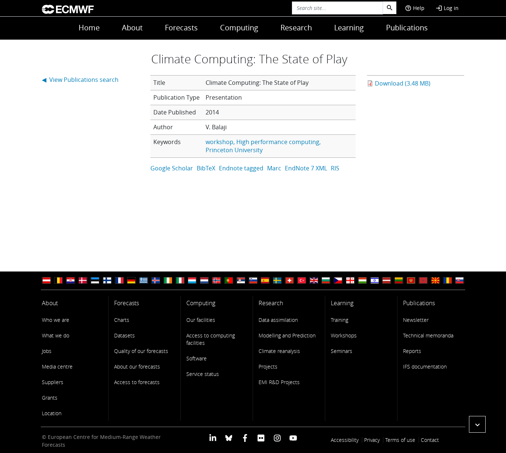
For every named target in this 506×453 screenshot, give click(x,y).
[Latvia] (386, 280)
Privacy (372, 439)
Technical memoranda (428, 335)
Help (415, 7)
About (132, 28)
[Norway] (216, 280)
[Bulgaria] (326, 280)
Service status (202, 373)
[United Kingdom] (313, 280)
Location (51, 413)
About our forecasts (137, 366)
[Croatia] (70, 280)
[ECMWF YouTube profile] (293, 437)
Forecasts (181, 28)
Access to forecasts (137, 382)
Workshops (344, 335)
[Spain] (265, 280)
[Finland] (107, 280)
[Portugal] (228, 280)
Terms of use (400, 439)
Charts (121, 319)
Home (89, 28)
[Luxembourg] (192, 280)
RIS (335, 168)
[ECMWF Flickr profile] (261, 437)
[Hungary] (362, 280)
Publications (407, 28)
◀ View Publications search (80, 80)
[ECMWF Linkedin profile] (213, 437)
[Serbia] (240, 280)
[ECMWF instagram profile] (277, 437)
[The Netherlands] (204, 280)
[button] (477, 424)
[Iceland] (155, 280)
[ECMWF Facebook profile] (245, 437)
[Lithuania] (399, 280)
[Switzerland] (289, 280)
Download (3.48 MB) (402, 83)
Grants (49, 397)
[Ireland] (167, 280)
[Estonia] (94, 280)
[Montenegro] (411, 280)
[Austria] (46, 280)
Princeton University (234, 150)
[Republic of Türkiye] (301, 280)
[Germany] (131, 280)
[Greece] (143, 280)
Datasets (124, 335)
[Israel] (374, 280)
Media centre (57, 366)
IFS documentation (425, 366)
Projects (268, 366)
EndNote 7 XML (306, 168)
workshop (219, 142)
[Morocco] (423, 280)
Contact (430, 439)
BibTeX (206, 168)
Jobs (46, 350)
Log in (447, 7)
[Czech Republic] (338, 280)
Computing (239, 28)
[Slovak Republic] (459, 280)
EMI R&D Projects (279, 382)
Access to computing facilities (210, 339)
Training (339, 319)
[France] (119, 280)
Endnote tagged (241, 168)
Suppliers (52, 382)
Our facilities (200, 319)
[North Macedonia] (435, 280)
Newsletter (416, 319)
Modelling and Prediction (287, 335)
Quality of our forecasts (141, 350)
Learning (349, 28)
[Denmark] (83, 280)
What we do (55, 335)
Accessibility (345, 439)
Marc (274, 168)
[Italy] (180, 280)
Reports (412, 350)
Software (196, 358)
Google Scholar (171, 168)
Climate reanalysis (279, 350)
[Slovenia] (253, 280)
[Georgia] (350, 280)
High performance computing (277, 142)
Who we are (55, 319)
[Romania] (447, 280)
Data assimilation (278, 319)
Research (296, 28)
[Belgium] (58, 280)
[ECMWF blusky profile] (229, 437)
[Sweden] (277, 280)
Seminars (341, 350)
